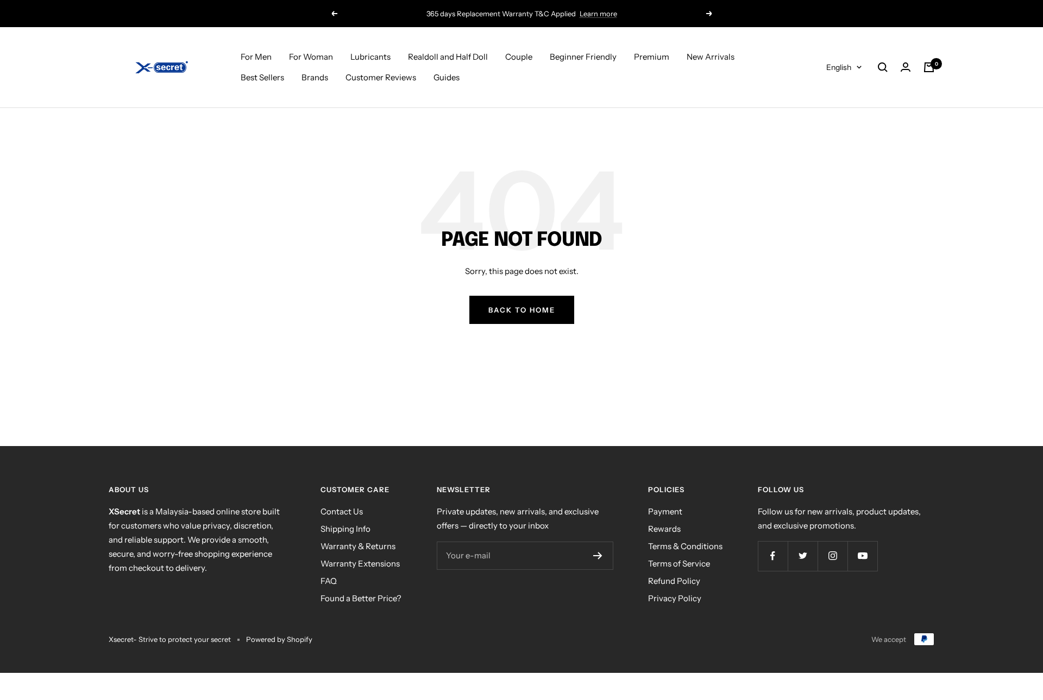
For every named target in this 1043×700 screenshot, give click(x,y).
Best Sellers (262, 77)
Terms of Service (679, 563)
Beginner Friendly (583, 57)
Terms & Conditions (685, 546)
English (838, 67)
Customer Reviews (380, 77)
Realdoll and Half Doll (448, 57)
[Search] (883, 67)
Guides (446, 77)
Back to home (521, 310)
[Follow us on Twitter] (803, 556)
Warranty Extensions (360, 563)
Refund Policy (674, 581)
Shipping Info (345, 529)
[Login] (905, 67)
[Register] (597, 555)
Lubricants (370, 57)
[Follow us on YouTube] (862, 556)
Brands (314, 77)
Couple (518, 57)
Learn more (598, 13)
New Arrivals (710, 57)
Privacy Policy (674, 598)
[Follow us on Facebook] (773, 556)
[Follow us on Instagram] (832, 556)
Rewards (664, 529)
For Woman (311, 57)
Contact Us (342, 511)
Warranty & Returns (358, 546)
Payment (665, 511)
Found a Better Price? (361, 598)
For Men (256, 57)
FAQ (329, 581)
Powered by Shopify (279, 639)
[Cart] (928, 67)
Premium (651, 57)
